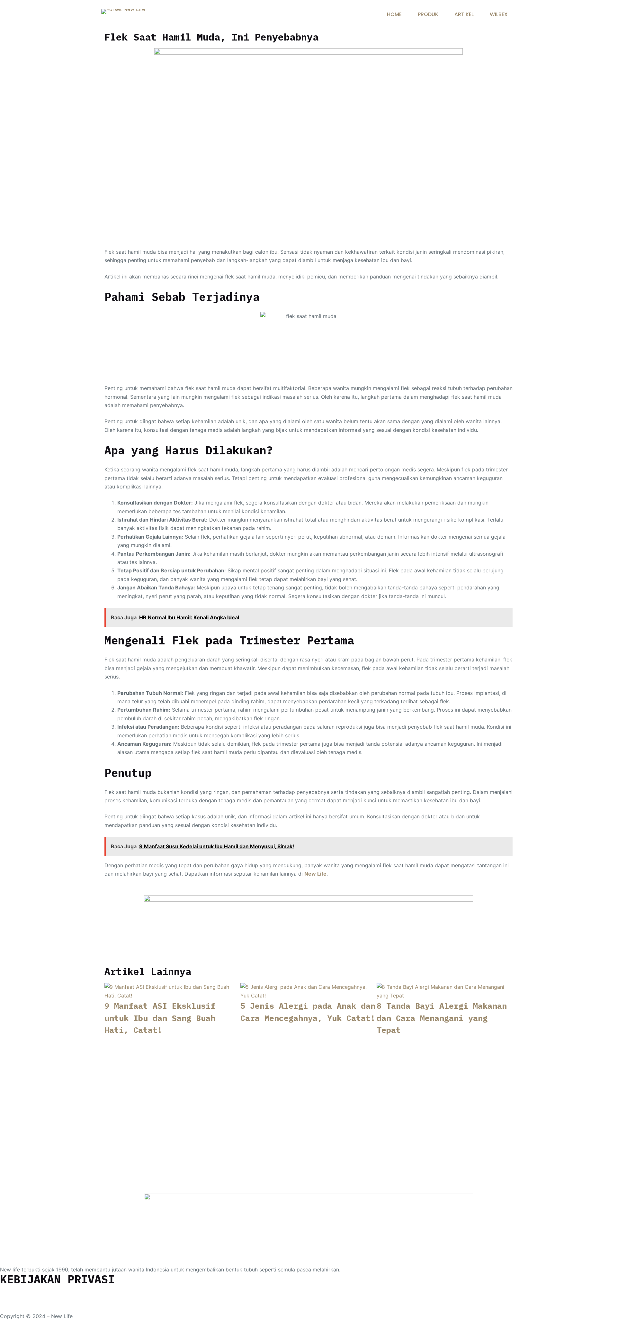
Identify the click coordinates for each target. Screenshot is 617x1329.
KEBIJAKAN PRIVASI (57, 1279)
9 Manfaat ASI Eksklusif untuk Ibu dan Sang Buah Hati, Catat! (159, 1017)
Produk (428, 14)
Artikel (464, 14)
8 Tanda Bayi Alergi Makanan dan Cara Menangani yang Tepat (442, 1017)
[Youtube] (43, 1293)
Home (394, 14)
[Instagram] (26, 1293)
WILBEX (499, 14)
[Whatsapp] (8, 1293)
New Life (315, 873)
